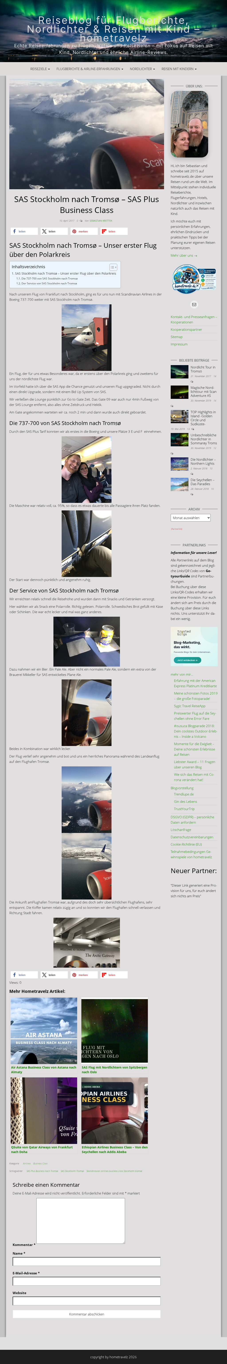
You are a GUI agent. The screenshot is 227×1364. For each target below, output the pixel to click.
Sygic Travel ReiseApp (189, 706)
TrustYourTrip (184, 809)
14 (214, 376)
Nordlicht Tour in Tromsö (203, 369)
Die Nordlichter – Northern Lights (203, 461)
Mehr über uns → (184, 255)
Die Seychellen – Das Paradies (203, 482)
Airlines (27, 1163)
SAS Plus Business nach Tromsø (42, 1171)
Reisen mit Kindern (178, 69)
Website (19, 1293)
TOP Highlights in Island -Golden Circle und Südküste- (203, 418)
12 (214, 448)
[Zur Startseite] (113, 31)
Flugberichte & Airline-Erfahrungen (89, 69)
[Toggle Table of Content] (111, 267)
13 (188, 429)
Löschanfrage (181, 829)
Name (19, 1253)
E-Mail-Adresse (26, 1273)
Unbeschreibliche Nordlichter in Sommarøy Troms (204, 439)
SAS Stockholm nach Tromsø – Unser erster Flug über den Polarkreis (65, 274)
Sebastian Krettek (101, 220)
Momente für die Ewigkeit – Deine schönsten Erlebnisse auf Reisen (194, 749)
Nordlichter (141, 69)
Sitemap (177, 337)
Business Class (40, 1163)
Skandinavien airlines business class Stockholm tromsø (114, 1171)
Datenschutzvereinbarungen (192, 837)
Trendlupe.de (184, 794)
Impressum (179, 344)
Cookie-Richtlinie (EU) (186, 844)
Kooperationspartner (186, 329)
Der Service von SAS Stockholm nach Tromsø (49, 283)
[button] (24, 231)
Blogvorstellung (182, 788)
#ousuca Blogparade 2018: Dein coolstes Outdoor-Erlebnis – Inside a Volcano (195, 731)
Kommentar (24, 1244)
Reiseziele (39, 69)
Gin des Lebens (185, 801)
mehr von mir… (182, 674)
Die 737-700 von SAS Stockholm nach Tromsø (49, 278)
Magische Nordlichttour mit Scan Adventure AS (204, 391)
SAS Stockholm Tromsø (72, 1171)
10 (211, 468)
